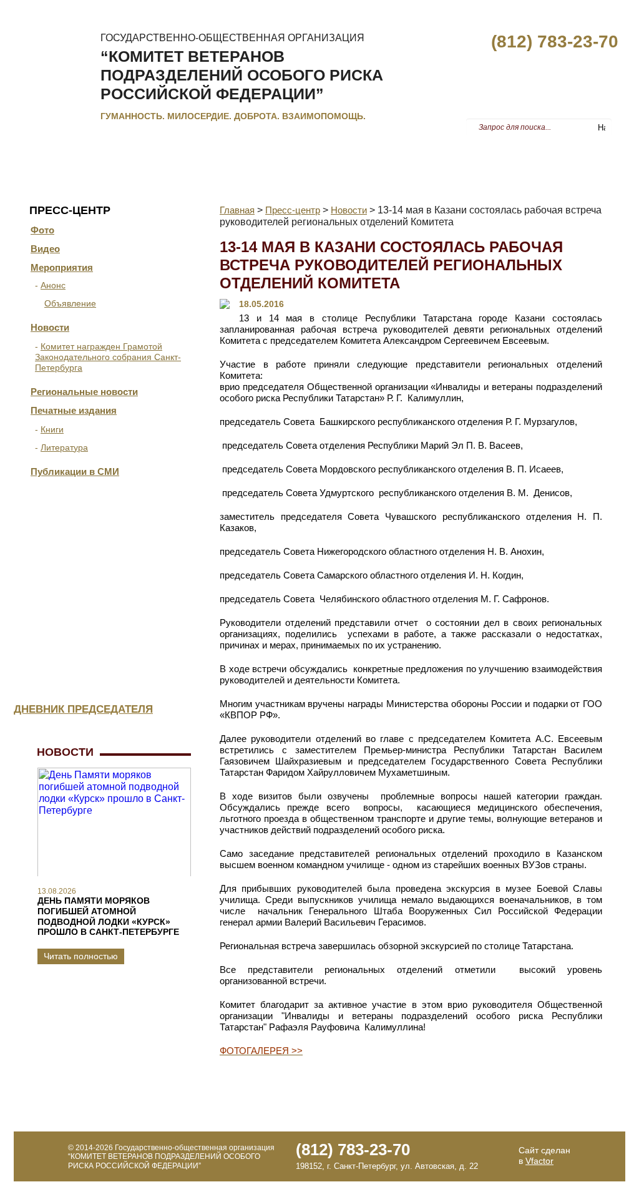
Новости (50, 327)
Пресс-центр (503, 160)
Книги (52, 429)
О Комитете (108, 160)
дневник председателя (83, 709)
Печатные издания (74, 410)
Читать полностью (81, 956)
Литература (64, 447)
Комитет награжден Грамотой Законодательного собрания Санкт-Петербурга (108, 357)
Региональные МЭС (407, 160)
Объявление (70, 303)
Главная (42, 160)
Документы (181, 160)
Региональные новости (84, 391)
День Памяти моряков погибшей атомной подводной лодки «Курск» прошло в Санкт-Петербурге (108, 916)
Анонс (53, 285)
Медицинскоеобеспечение (133, 655)
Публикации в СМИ (75, 471)
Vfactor (539, 1161)
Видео (45, 248)
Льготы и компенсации (284, 160)
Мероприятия (62, 267)
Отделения (142, 534)
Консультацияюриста (132, 595)
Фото (42, 230)
